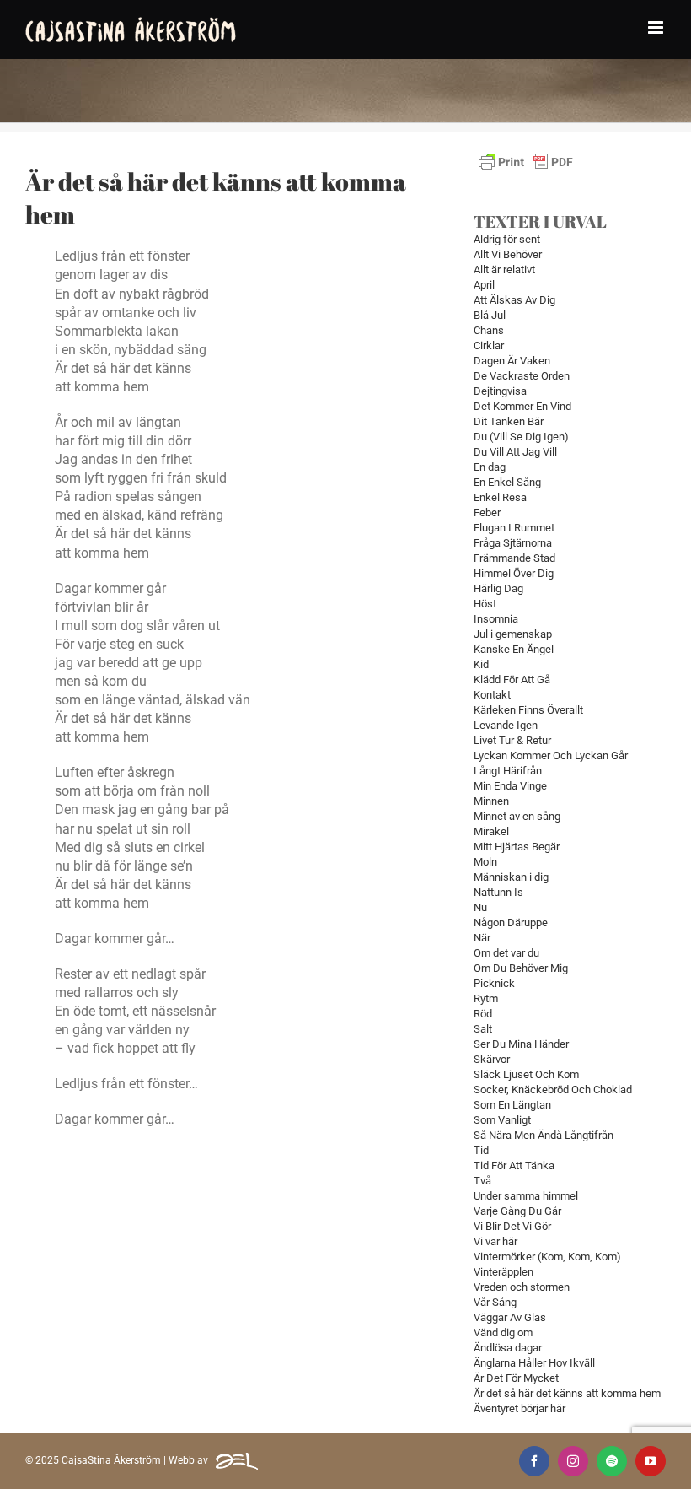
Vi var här (495, 1241)
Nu (480, 907)
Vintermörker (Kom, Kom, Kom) (547, 1256)
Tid (481, 1150)
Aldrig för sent (507, 239)
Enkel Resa (500, 497)
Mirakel (491, 831)
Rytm (486, 998)
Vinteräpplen (503, 1271)
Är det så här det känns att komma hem (567, 1393)
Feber (487, 512)
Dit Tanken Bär (509, 421)
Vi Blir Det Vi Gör (512, 1226)
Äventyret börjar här (519, 1408)
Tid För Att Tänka (514, 1165)
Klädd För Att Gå (512, 679)
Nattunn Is (498, 892)
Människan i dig (511, 877)
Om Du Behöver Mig (521, 968)
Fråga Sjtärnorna (513, 543)
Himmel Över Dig (514, 573)
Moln (485, 861)
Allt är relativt (504, 269)
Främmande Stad (514, 558)
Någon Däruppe (511, 922)
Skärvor (492, 1059)
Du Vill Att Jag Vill (515, 451)
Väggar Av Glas (510, 1317)
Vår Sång (495, 1302)
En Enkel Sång (507, 482)
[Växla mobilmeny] (657, 27)
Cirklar (489, 345)
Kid (481, 664)
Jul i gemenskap (513, 634)
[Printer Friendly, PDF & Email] (526, 156)
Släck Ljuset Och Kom (526, 1074)
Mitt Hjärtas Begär (517, 846)
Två (482, 1180)
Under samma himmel (526, 1196)
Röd (483, 1013)
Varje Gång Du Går (517, 1211)
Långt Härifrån (508, 770)
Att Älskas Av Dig (514, 300)
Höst (485, 603)
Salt (483, 1028)
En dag (490, 467)
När (482, 937)
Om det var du (506, 953)
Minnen (491, 801)
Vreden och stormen (522, 1287)
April (484, 284)
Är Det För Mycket (516, 1378)
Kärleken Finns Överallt (528, 710)
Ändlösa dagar (508, 1347)
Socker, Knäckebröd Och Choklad (553, 1089)
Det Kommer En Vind (522, 406)
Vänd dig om (503, 1332)
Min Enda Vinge (510, 786)
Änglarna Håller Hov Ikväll (534, 1363)
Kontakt (492, 694)
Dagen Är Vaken (512, 360)
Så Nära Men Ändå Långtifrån (543, 1135)
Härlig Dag (498, 588)
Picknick (494, 983)
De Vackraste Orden (522, 376)
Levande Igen (506, 725)
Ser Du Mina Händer (521, 1044)
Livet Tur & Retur (512, 740)
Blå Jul (490, 315)
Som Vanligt (502, 1120)
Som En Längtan (512, 1104)
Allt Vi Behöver (508, 254)
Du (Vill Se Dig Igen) (521, 436)
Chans (489, 330)
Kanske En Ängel (514, 649)
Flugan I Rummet (514, 527)
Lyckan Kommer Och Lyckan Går (551, 755)
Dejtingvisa (500, 391)
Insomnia (496, 618)
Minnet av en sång (517, 816)
